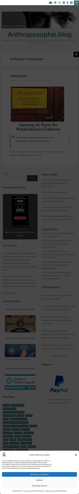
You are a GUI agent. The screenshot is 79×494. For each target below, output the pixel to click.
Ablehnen (39, 480)
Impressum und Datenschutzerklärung (33, 491)
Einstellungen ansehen (39, 486)
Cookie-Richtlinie (17, 491)
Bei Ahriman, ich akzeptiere (39, 474)
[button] (76, 455)
